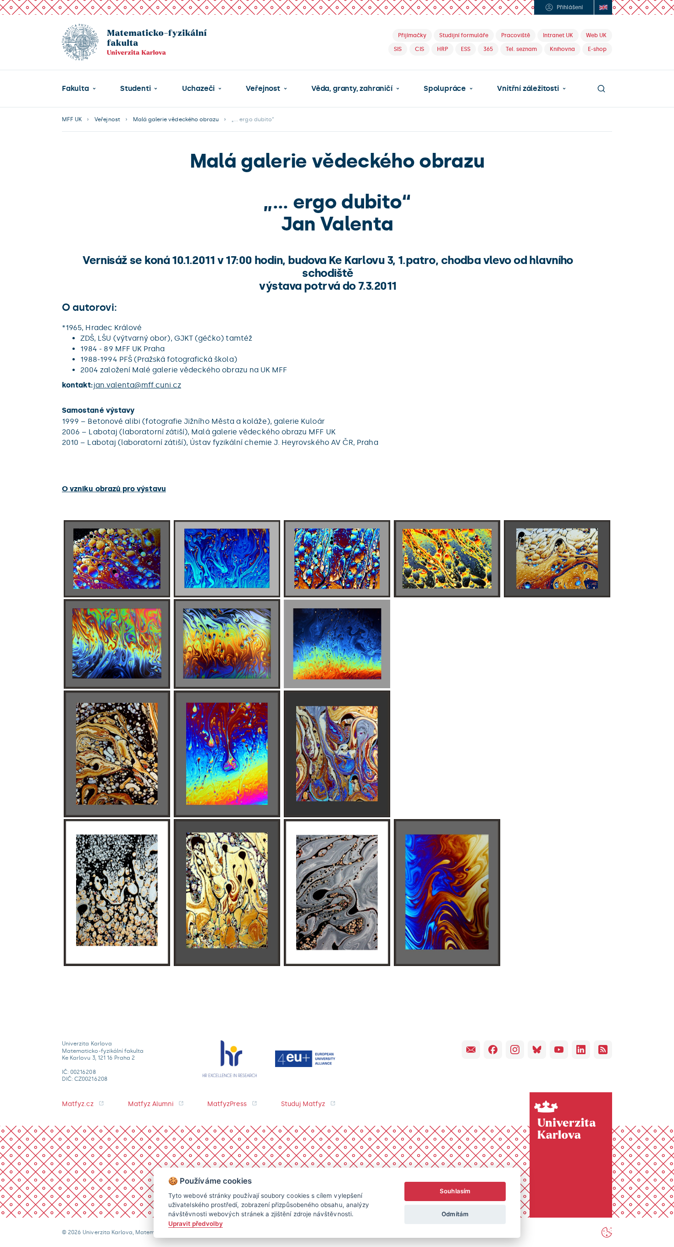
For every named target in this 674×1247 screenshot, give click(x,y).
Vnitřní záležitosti (527, 88)
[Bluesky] (537, 1049)
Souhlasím (455, 1191)
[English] (603, 7)
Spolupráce (445, 88)
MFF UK (72, 119)
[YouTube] (559, 1049)
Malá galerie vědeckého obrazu (176, 119)
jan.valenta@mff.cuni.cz (137, 385)
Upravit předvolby (195, 1223)
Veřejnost (263, 88)
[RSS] (603, 1049)
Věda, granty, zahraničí (351, 88)
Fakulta (75, 88)
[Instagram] (515, 1049)
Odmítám (455, 1214)
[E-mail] (471, 1049)
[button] (79, 88)
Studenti (135, 88)
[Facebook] (493, 1049)
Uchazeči (198, 88)
